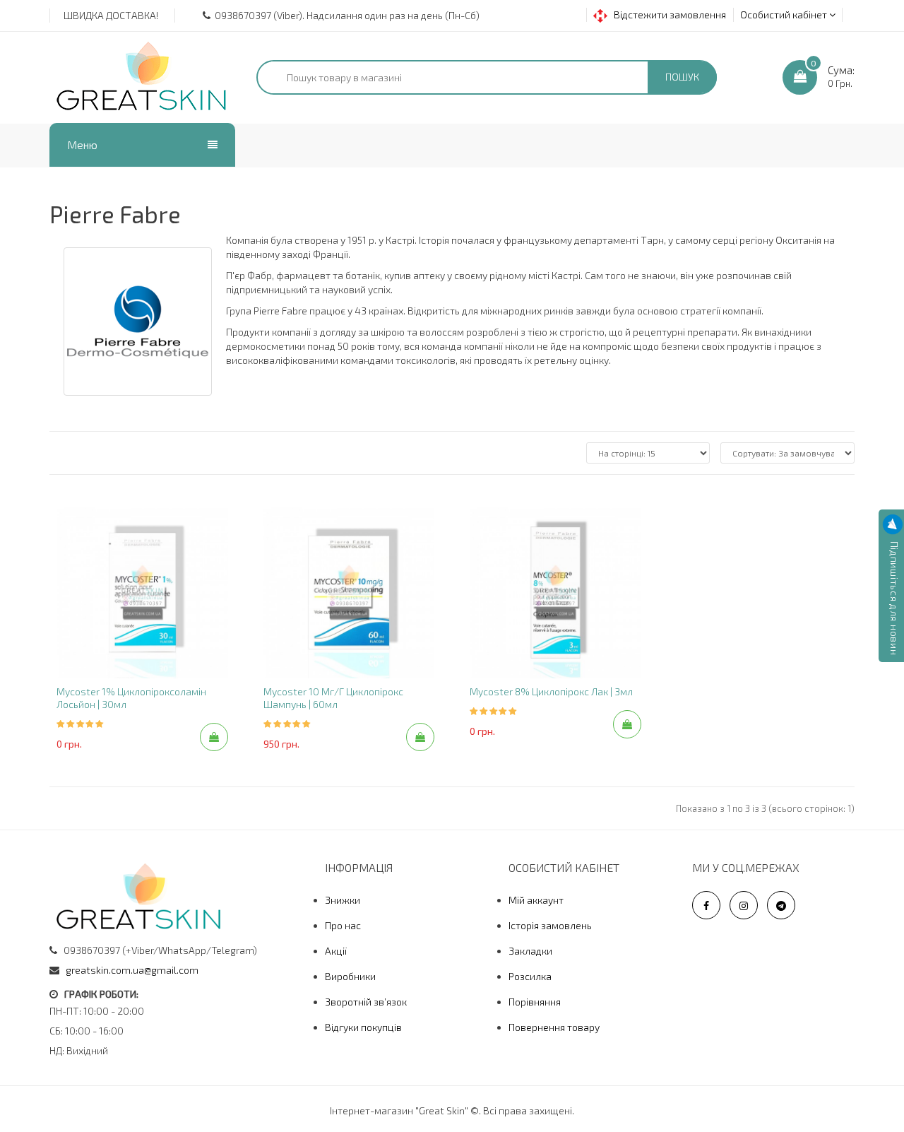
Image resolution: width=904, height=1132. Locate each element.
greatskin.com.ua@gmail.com (132, 970)
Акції (336, 951)
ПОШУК (682, 77)
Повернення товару (554, 1027)
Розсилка (530, 976)
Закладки (530, 951)
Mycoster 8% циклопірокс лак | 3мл (551, 691)
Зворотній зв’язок (366, 1002)
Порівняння (535, 1002)
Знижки (342, 900)
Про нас (343, 925)
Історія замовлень (550, 925)
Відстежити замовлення (666, 14)
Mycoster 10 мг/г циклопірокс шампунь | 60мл (333, 697)
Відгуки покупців (363, 1027)
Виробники (350, 976)
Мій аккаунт (536, 900)
